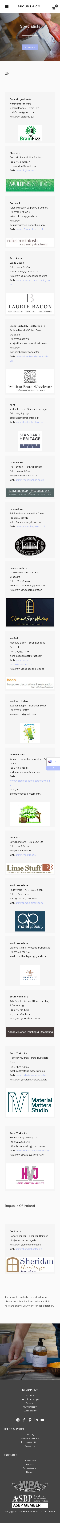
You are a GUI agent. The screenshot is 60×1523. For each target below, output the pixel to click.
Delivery (30, 1434)
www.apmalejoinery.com (29, 902)
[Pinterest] (30, 1420)
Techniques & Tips (30, 1399)
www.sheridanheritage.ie (29, 1249)
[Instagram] (18, 1420)
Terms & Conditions (30, 1442)
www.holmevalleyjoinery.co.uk (32, 1150)
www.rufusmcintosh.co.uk (30, 229)
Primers (30, 1464)
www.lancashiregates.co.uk (30, 526)
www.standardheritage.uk (29, 422)
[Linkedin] (36, 1420)
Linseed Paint (30, 1460)
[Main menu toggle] (6, 6)
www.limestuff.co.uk (26, 854)
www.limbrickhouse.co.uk (30, 480)
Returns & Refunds (30, 1438)
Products (30, 1395)
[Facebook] (24, 1420)
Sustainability (30, 1411)
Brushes (30, 1472)
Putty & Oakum (30, 1468)
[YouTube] (42, 1420)
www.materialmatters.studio (31, 1075)
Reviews (30, 1403)
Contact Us (30, 1446)
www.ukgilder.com (26, 170)
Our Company (30, 1407)
